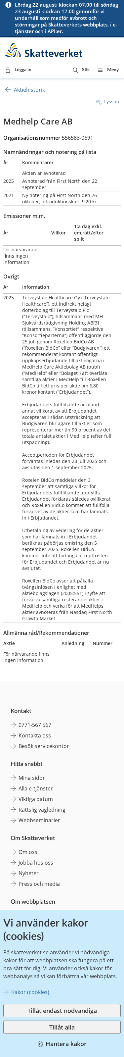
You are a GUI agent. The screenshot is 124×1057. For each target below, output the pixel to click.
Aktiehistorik (29, 89)
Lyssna (111, 101)
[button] (81, 70)
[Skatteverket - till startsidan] (44, 50)
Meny (113, 70)
